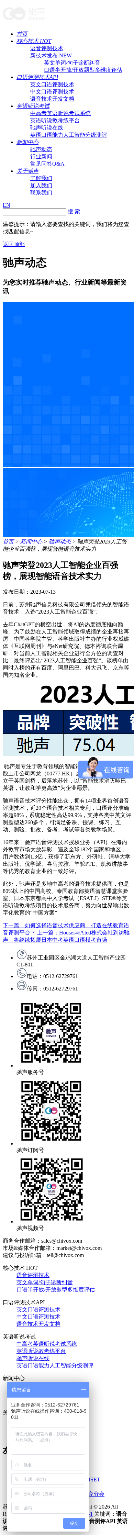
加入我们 (41, 185)
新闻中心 (27, 142)
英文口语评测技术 (52, 84)
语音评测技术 (46, 48)
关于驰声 (27, 171)
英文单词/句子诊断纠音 (72, 63)
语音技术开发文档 (52, 99)
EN (6, 205)
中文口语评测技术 (52, 91)
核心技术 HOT (33, 41)
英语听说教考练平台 (55, 120)
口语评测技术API (37, 77)
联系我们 (41, 192)
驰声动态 (41, 149)
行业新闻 (41, 156)
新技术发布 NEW (51, 55)
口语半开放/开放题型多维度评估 (83, 70)
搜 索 (74, 211)
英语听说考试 (32, 106)
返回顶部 (14, 244)
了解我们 (41, 178)
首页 (21, 34)
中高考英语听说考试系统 (60, 113)
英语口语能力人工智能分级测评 (68, 135)
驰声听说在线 (46, 128)
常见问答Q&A (47, 164)
